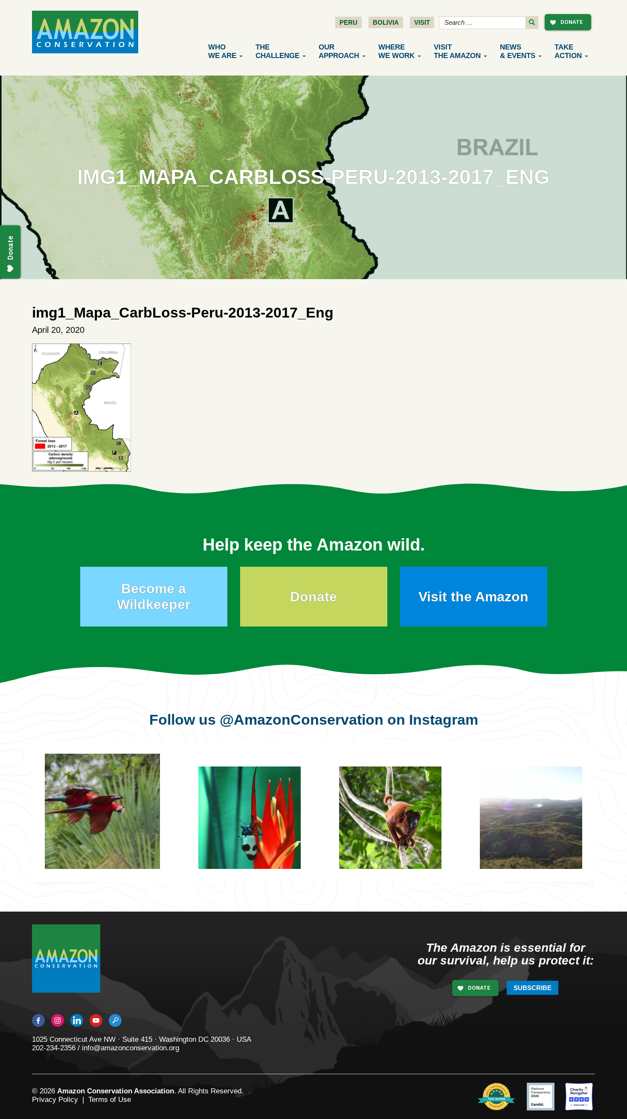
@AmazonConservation (301, 719)
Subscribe (533, 987)
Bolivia (386, 22)
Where (396, 51)
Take (568, 51)
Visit (422, 22)
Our (339, 51)
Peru (348, 22)
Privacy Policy (55, 1100)
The (277, 51)
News (517, 51)
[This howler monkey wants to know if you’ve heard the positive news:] (396, 824)
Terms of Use (109, 1100)
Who (222, 51)
